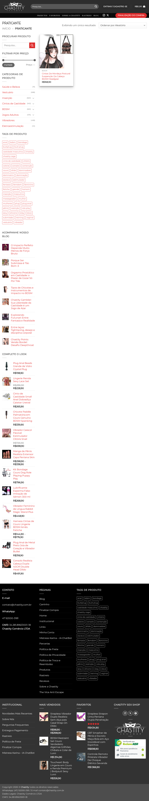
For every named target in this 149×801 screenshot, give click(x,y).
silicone (13, 213)
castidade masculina (13, 152)
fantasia (7, 185)
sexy (5, 213)
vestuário (7, 222)
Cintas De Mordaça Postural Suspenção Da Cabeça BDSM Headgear (56, 76)
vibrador (18, 222)
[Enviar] (95, 6)
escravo (6, 180)
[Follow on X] (108, 15)
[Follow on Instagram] (104, 15)
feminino (28, 185)
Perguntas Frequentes (15, 725)
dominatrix (8, 175)
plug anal (26, 203)
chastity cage (9, 156)
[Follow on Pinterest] (135, 713)
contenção (27, 166)
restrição (15, 208)
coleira (6, 166)
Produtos (42, 15)
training (20, 218)
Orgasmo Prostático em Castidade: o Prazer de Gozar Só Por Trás (22, 276)
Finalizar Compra (49, 610)
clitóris (26, 161)
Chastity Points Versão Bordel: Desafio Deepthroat (22, 342)
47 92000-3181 (10, 618)
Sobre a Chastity (71, 15)
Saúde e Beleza (11, 86)
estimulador (18, 180)
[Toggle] (33, 98)
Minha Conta (46, 632)
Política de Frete (48, 649)
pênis (5, 208)
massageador (9, 199)
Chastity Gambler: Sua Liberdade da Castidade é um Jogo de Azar (21, 304)
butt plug (18, 147)
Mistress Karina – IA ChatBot (55, 638)
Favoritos (54, 15)
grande (15, 189)
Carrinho (44, 604)
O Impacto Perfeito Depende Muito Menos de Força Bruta (22, 249)
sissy (22, 213)
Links (42, 627)
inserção (7, 194)
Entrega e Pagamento (15, 730)
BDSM (5, 109)
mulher (22, 199)
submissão (8, 218)
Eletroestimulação (12, 126)
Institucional (46, 621)
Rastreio (87, 15)
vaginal (29, 218)
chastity (29, 152)
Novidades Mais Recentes (17, 713)
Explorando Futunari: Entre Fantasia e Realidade (23, 318)
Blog (96, 15)
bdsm (13, 142)
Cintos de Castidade (13, 103)
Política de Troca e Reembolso (49, 662)
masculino (19, 194)
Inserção (7, 98)
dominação (21, 175)
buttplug (7, 147)
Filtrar (8, 65)
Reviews (44, 681)
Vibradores (8, 120)
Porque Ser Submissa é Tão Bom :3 (20, 263)
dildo (13, 170)
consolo (15, 166)
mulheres (7, 203)
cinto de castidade (12, 161)
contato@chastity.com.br (16, 604)
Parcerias (44, 643)
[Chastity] (14, 6)
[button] (140, 6)
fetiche (6, 189)
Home (43, 615)
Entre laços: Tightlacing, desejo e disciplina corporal (23, 330)
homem (26, 189)
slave (29, 213)
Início (6, 28)
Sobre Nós (8, 719)
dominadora (25, 170)
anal (5, 142)
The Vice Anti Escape (51, 692)
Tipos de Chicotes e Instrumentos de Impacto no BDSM (22, 290)
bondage (22, 142)
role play (26, 208)
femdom (17, 185)
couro (5, 170)
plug (17, 203)
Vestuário (7, 92)
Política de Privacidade (52, 655)
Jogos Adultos (10, 114)
